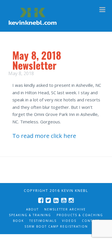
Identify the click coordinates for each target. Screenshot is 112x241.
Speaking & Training (30, 215)
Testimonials (43, 221)
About (32, 209)
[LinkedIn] (56, 200)
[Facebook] (40, 200)
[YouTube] (63, 200)
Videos (69, 221)
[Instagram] (71, 200)
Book (18, 221)
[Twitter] (48, 200)
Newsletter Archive (65, 209)
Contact (90, 221)
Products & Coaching (80, 215)
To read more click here (44, 136)
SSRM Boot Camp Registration (56, 226)
